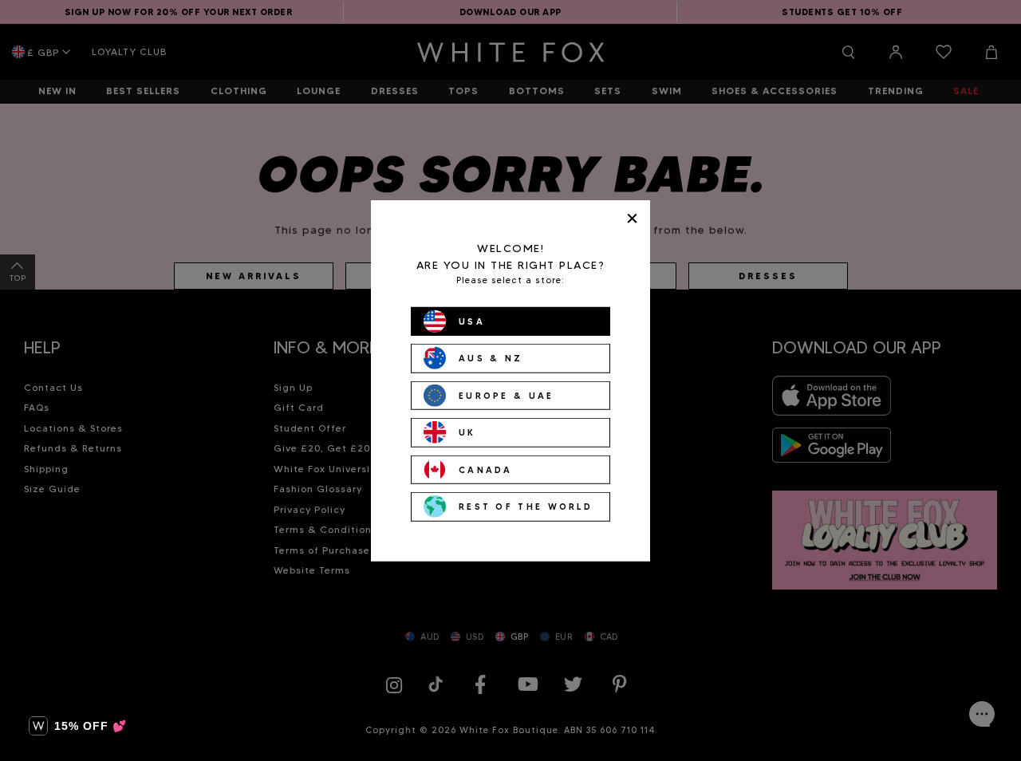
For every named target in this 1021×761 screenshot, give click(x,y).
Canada (486, 469)
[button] (78, 726)
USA (472, 320)
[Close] (632, 218)
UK (467, 432)
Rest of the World (526, 506)
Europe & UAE (506, 394)
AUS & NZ (490, 358)
